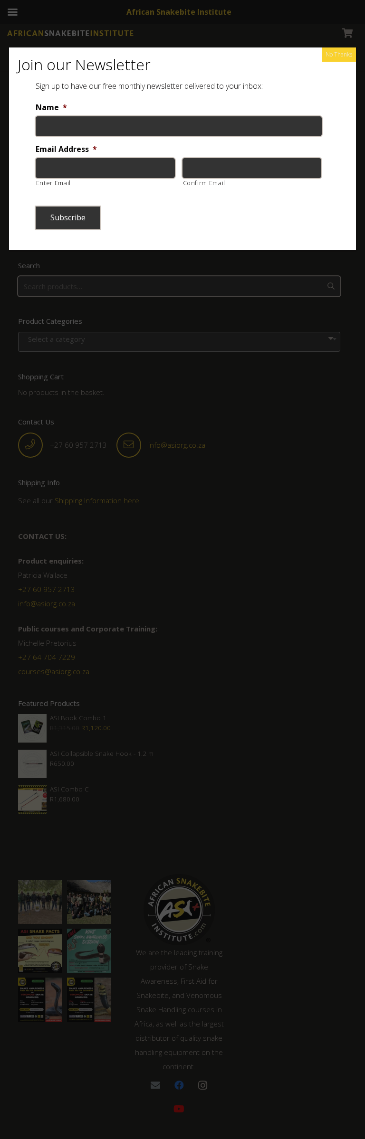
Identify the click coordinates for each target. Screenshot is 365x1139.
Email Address (66, 149)
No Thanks (339, 54)
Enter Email (53, 183)
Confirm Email (204, 183)
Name (51, 108)
